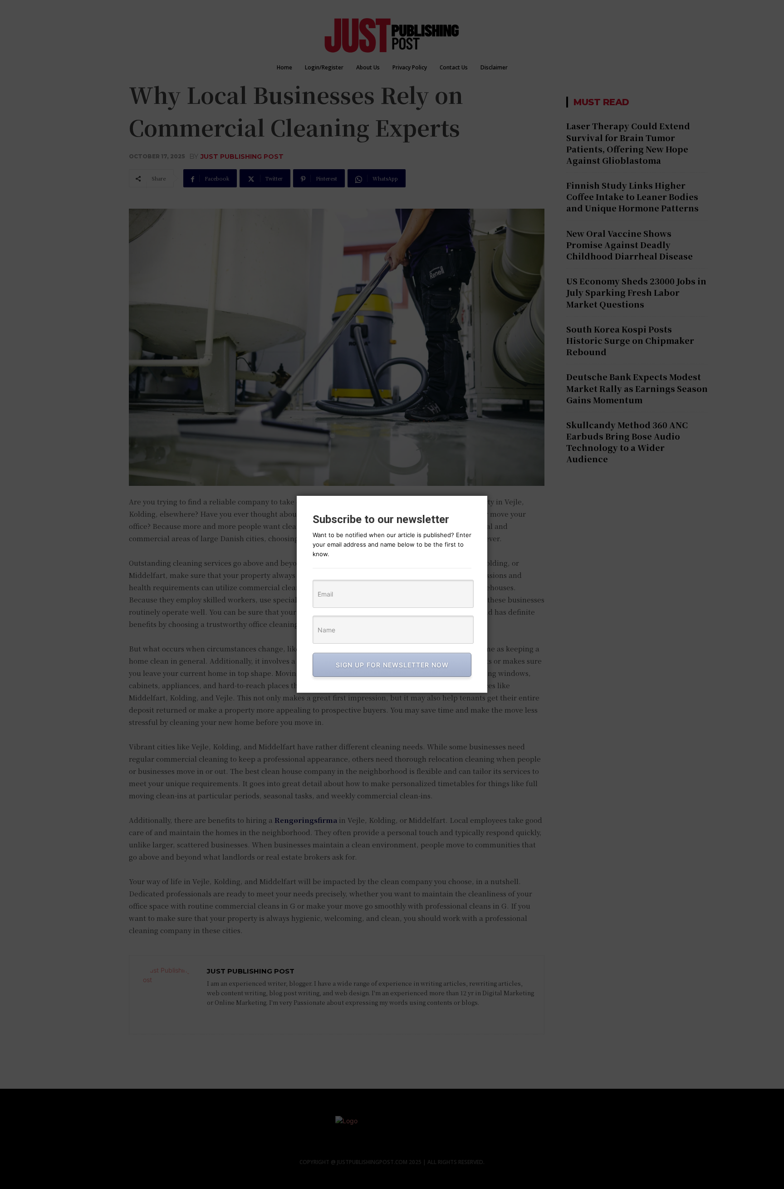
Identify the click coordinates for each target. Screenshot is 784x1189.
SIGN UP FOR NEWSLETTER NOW (392, 665)
